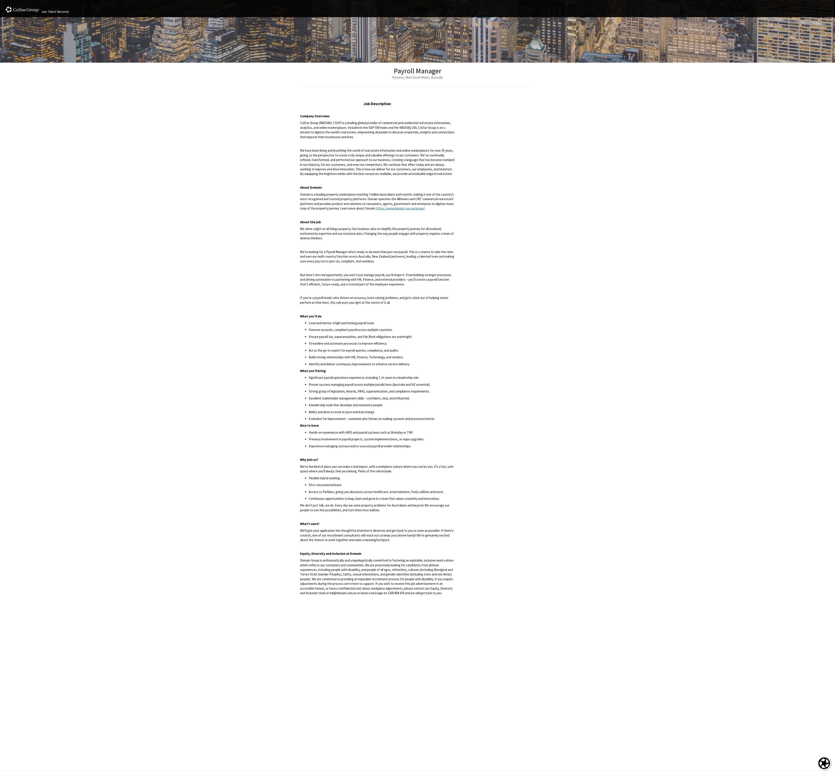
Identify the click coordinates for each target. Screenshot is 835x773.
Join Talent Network (55, 12)
